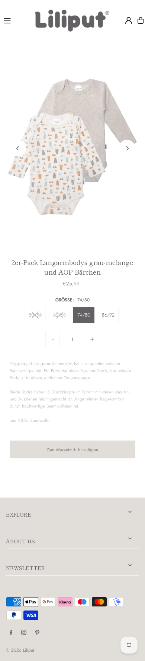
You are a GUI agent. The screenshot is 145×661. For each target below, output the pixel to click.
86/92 (108, 314)
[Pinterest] (37, 633)
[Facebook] (11, 633)
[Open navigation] (16, 20)
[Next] (127, 148)
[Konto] (128, 20)
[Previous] (18, 148)
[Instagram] (23, 633)
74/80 (83, 314)
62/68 (59, 314)
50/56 (35, 314)
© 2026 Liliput (21, 650)
